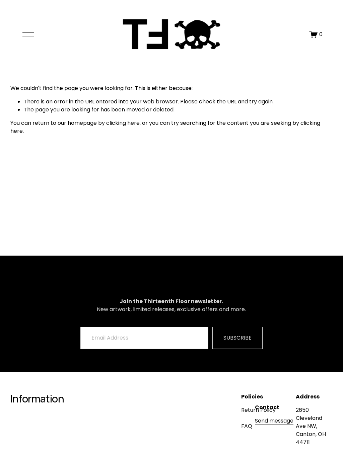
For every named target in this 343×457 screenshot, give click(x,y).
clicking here (123, 123)
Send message (274, 421)
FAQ (246, 426)
